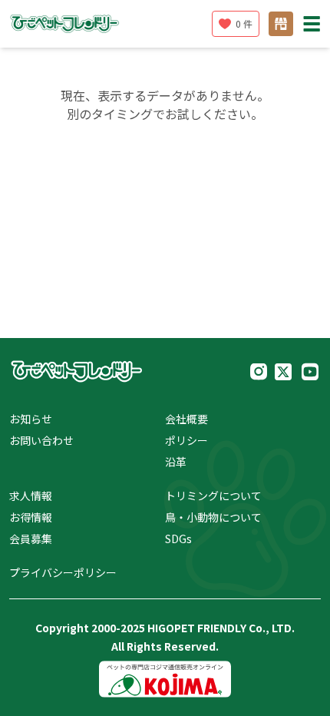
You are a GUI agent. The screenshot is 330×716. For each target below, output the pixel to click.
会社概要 (186, 418)
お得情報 (30, 517)
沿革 (175, 461)
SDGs (178, 538)
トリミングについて (213, 495)
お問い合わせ (41, 440)
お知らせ (30, 418)
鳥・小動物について (213, 517)
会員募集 (30, 538)
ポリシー (186, 440)
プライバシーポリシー (63, 572)
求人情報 (30, 495)
